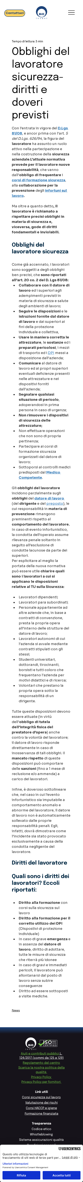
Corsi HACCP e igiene (41, 1108)
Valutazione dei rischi (41, 1102)
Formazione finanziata (41, 1113)
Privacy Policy (41, 1077)
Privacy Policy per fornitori (41, 1082)
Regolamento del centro (41, 1063)
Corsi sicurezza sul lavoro (41, 1097)
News (16, 1010)
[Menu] (71, 12)
